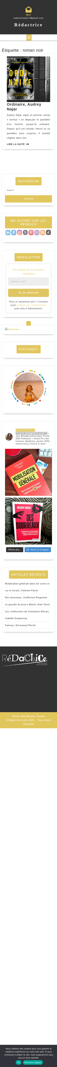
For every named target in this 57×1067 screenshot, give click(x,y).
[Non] (53, 1055)
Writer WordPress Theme (28, 716)
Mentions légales (32, 1062)
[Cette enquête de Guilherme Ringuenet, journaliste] (28, 521)
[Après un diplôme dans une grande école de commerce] (28, 472)
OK (18, 1062)
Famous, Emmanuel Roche (20, 625)
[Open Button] (29, 37)
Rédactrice (28, 24)
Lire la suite (16, 144)
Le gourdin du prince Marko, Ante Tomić (27, 604)
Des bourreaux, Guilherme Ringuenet (26, 597)
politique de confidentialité (32, 305)
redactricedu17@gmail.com (29, 18)
